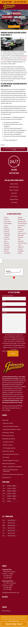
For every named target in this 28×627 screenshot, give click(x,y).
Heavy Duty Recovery (8, 463)
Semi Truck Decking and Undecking (10, 470)
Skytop (20, 253)
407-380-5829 (7, 587)
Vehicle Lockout (8, 445)
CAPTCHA (4, 351)
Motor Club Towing (8, 435)
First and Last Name (8, 295)
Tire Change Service (9, 448)
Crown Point (7, 221)
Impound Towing (8, 423)
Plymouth (6, 229)
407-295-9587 (7, 578)
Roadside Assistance (8, 439)
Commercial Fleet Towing (10, 454)
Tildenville (7, 235)
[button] (14, 278)
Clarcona (6, 219)
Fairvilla (20, 217)
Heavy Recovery (14, 187)
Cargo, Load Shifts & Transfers (12, 466)
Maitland (20, 249)
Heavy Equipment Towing (10, 460)
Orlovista (6, 245)
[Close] (20, 271)
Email (4, 301)
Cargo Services (14, 199)
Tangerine (21, 251)
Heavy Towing (14, 184)
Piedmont (6, 231)
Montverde (7, 247)
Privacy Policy (8, 408)
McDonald (6, 233)
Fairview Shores (22, 223)
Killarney (6, 251)
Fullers (6, 217)
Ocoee (6, 225)
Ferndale (20, 237)
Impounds (14, 193)
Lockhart (6, 237)
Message (5, 312)
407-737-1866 (7, 589)
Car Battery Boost (8, 442)
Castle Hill (20, 247)
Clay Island (21, 235)
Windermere (21, 219)
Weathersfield (22, 221)
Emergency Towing (8, 432)
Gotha (5, 241)
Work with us (6, 611)
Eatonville (20, 241)
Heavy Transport (14, 190)
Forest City (7, 239)
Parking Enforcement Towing (12, 429)
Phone (4, 306)
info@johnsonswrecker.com (10, 592)
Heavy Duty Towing (8, 451)
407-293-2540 (7, 576)
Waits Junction (22, 233)
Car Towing (14, 196)
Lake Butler (7, 253)
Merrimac (6, 243)
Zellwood (6, 249)
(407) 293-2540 (14, 173)
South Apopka (8, 223)
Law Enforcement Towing (10, 426)
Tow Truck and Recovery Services (12, 474)
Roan (19, 239)
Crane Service (6, 477)
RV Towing (14, 202)
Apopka (6, 227)
